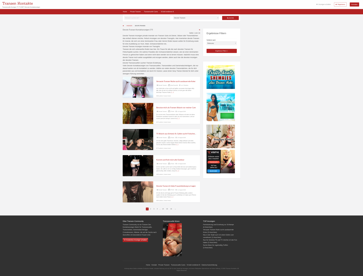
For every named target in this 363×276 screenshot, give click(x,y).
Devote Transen (163, 85)
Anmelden (354, 4)
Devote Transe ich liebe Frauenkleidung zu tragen (176, 186)
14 (163, 209)
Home (125, 11)
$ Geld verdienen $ (167, 11)
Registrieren (341, 4)
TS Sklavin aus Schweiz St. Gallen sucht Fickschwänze (177, 134)
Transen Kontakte (17, 3)
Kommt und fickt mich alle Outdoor (170, 160)
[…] (172, 92)
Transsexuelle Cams (151, 11)
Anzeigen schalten (324, 4)
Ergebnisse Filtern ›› (221, 51)
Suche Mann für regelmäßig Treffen (215, 245)
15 (167, 209)
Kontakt (154, 265)
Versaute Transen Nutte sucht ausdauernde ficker (176, 81)
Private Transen (135, 11)
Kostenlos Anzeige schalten (136, 240)
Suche (231, 18)
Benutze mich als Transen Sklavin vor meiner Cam (176, 107)
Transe (172, 111)
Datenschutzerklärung (209, 265)
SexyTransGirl (174, 85)
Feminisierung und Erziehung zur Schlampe (218, 224)
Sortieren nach (211, 40)
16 (171, 209)
